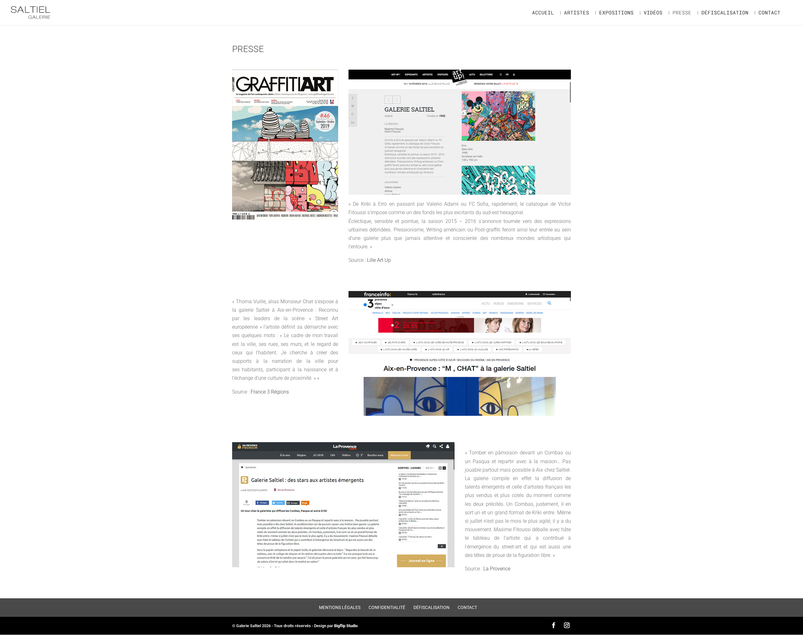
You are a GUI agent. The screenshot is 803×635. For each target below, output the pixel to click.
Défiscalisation (724, 13)
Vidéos (653, 13)
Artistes (576, 13)
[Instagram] (567, 626)
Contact (769, 13)
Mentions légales (339, 607)
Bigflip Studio (346, 625)
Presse (682, 13)
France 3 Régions (270, 392)
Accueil (543, 13)
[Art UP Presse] (459, 193)
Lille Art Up (379, 260)
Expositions (616, 13)
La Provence (496, 569)
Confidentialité (387, 607)
